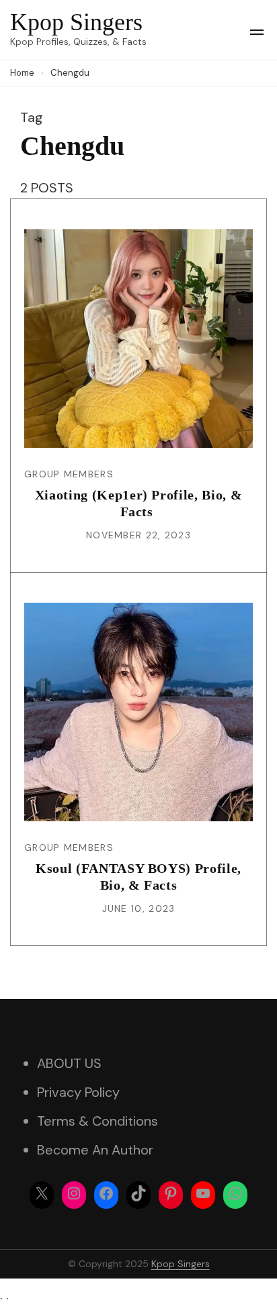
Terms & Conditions (97, 1121)
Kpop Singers (76, 22)
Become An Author (95, 1150)
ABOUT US (69, 1063)
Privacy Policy (78, 1092)
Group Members (69, 474)
